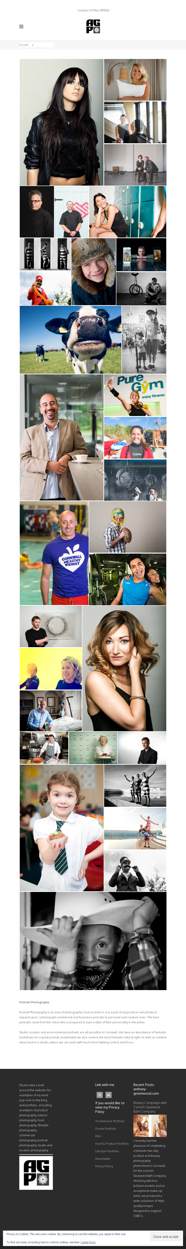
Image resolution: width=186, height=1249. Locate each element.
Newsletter (102, 1158)
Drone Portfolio (105, 1128)
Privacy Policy (104, 1166)
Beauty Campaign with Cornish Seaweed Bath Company (150, 1107)
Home (24, 45)
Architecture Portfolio (110, 1121)
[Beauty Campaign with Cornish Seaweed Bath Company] (150, 1136)
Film (98, 1136)
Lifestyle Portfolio (107, 1151)
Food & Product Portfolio (112, 1143)
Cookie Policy (88, 1242)
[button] (61, 122)
